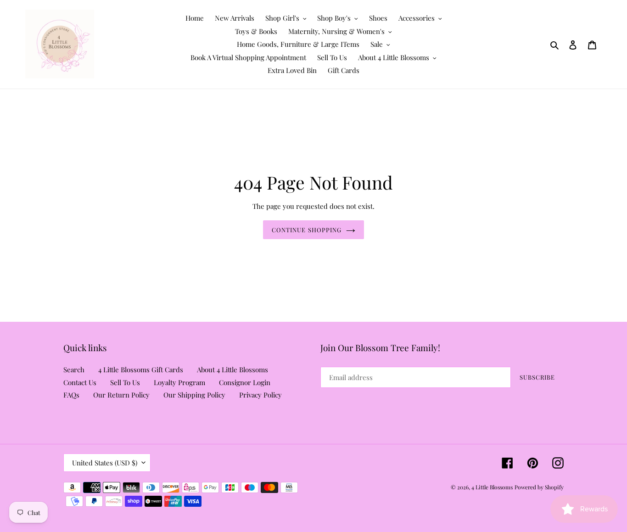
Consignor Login (244, 382)
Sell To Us (125, 382)
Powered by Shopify (539, 487)
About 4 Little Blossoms (232, 369)
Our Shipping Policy (194, 394)
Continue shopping (306, 230)
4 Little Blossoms (492, 487)
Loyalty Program (179, 382)
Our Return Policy (121, 394)
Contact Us (79, 382)
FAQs (71, 394)
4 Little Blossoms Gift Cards (140, 369)
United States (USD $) (104, 462)
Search (73, 369)
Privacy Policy (260, 394)
